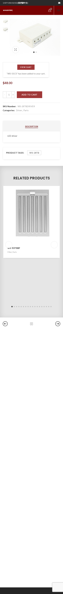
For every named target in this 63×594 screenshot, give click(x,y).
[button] (34, 52)
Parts (26, 110)
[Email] (59, 3)
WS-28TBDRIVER (26, 106)
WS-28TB (34, 152)
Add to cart (29, 94)
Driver (19, 110)
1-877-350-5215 (15, 3)
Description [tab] (31, 126)
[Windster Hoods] (8, 10)
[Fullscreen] (15, 49)
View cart (26, 67)
